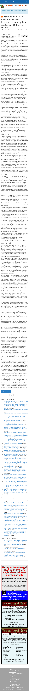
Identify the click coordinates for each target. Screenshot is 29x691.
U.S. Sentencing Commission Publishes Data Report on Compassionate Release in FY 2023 (14, 452)
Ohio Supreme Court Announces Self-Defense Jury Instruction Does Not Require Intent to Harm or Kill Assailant (16, 410)
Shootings (5, 551)
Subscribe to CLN (14, 681)
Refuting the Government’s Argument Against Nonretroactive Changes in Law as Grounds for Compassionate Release (15, 457)
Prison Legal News (12, 672)
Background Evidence (8, 32)
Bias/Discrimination (10, 558)
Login (11, 395)
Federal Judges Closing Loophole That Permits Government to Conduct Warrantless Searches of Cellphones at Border (16, 423)
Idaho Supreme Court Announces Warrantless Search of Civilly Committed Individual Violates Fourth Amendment (16, 521)
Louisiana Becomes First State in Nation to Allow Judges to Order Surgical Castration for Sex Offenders (15, 482)
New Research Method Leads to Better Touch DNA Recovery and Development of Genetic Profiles (15, 455)
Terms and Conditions (16, 678)
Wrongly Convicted (15, 685)
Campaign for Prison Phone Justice (16, 673)
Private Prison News (15, 679)
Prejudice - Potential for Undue (18, 545)
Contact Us (14, 675)
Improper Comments (10, 547)
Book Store (13, 682)
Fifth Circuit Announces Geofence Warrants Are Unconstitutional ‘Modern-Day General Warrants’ (13, 419)
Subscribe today (6, 392)
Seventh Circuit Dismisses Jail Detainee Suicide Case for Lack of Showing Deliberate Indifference (15, 517)
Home (10, 669)
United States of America (20, 32)
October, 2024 (3, 30)
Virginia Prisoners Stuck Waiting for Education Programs (15, 502)
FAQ (12, 676)
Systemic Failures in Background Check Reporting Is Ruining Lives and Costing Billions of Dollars (15, 446)
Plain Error (16, 547)
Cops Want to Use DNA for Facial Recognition (13, 443)
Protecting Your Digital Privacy (10, 519)
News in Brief (6, 494)
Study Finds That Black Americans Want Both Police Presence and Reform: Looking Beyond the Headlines (16, 449)
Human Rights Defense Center (15, 670)
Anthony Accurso (14, 29)
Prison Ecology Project (15, 684)
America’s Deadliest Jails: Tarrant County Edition (13, 513)
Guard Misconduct (24, 549)
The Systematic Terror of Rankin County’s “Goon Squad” (15, 500)
